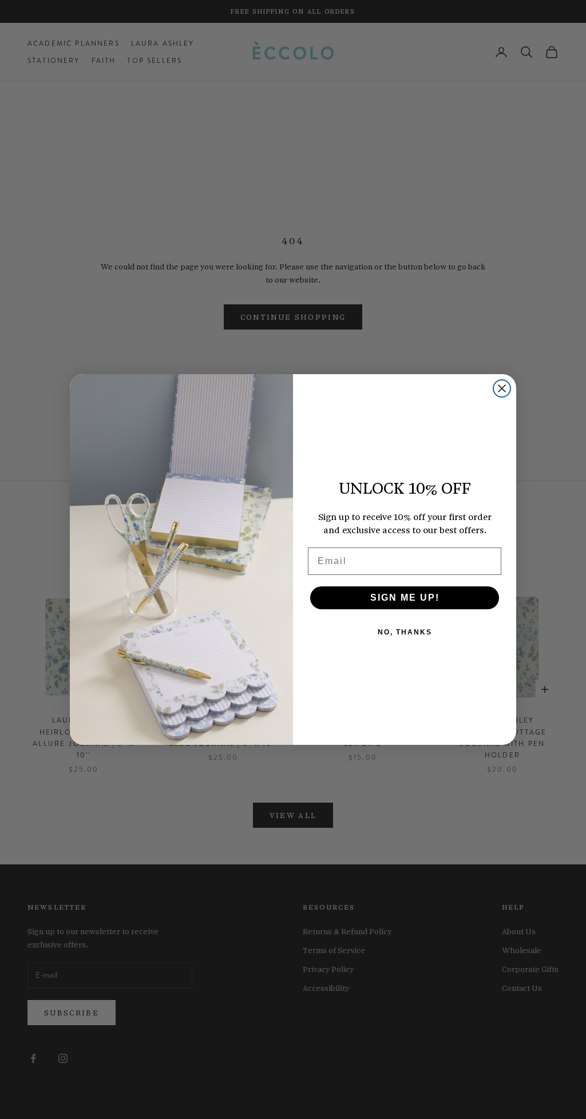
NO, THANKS (405, 632)
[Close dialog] (501, 388)
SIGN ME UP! (405, 597)
